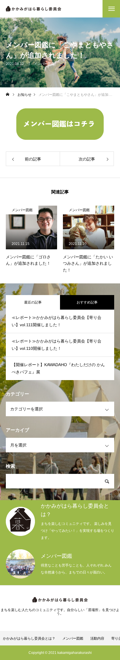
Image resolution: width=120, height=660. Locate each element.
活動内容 (97, 638)
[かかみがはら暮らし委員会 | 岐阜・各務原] (33, 8)
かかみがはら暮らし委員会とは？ (29, 638)
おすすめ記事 (87, 302)
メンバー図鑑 (44, 64)
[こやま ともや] (60, 124)
